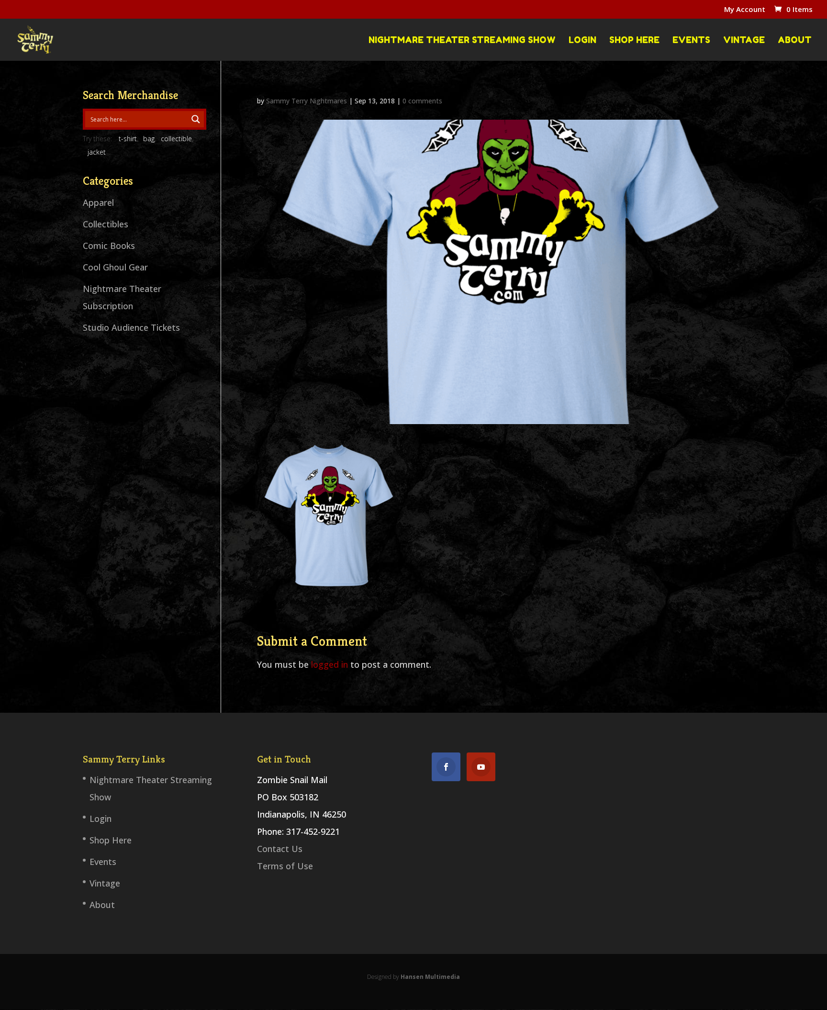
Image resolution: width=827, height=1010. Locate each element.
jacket (97, 152)
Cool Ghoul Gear (115, 267)
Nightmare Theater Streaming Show (462, 40)
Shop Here (634, 40)
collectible (176, 138)
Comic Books (109, 245)
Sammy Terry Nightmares (306, 100)
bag (149, 138)
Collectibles (105, 224)
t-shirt (128, 138)
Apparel (98, 202)
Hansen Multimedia (430, 977)
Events (691, 40)
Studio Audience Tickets (131, 327)
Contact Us (279, 848)
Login (582, 40)
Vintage (744, 40)
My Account (744, 10)
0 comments (422, 100)
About (795, 40)
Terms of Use (285, 866)
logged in (329, 664)
